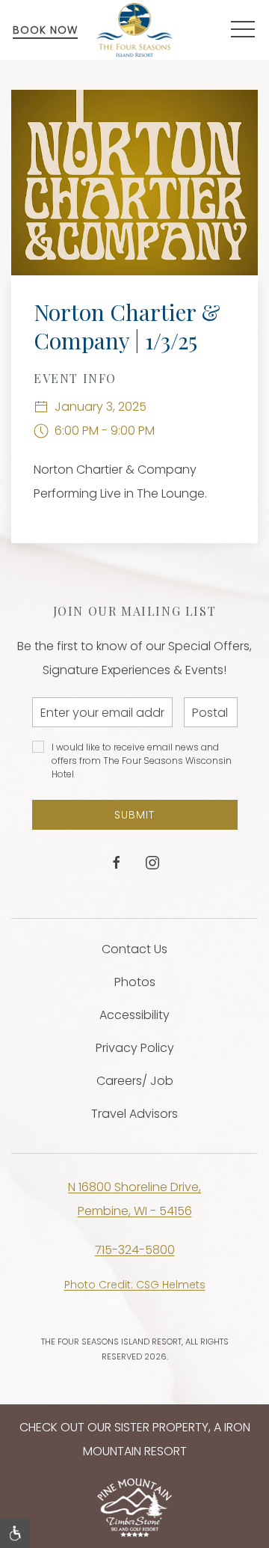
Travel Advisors (134, 1113)
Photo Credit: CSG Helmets (134, 1284)
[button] (243, 30)
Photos (134, 982)
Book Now (45, 29)
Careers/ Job (134, 1080)
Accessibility (134, 1015)
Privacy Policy (135, 1047)
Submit (134, 814)
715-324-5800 (135, 1249)
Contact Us (134, 949)
